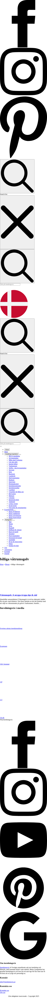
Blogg (7, 564)
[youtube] (23, 863)
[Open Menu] (1, 446)
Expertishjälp (9, 510)
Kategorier (8, 520)
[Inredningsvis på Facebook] (23, 47)
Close (7, 450)
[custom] (23, 911)
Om (5, 548)
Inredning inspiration (11, 454)
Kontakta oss (4, 990)
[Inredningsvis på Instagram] (23, 95)
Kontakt (7, 552)
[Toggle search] (17, 176)
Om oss (2, 992)
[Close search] (17, 222)
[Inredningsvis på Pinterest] (23, 158)
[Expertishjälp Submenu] (15, 510)
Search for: (4, 194)
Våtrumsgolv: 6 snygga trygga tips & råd (18, 595)
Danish (6, 554)
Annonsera (8, 550)
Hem (6, 452)
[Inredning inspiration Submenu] (20, 454)
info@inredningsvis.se (7, 982)
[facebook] (23, 767)
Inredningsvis (4, 967)
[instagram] (23, 815)
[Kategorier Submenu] (14, 520)
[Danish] (14, 317)
